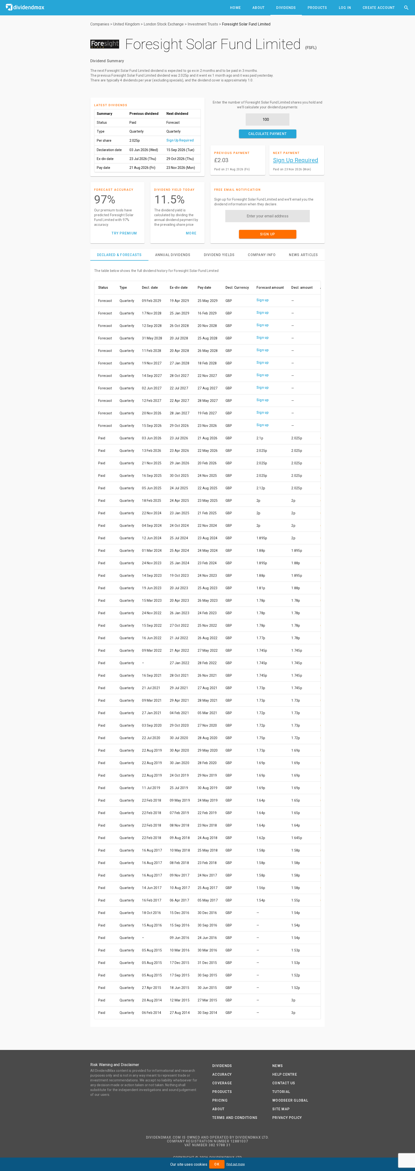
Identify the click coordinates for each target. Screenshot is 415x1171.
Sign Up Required (180, 140)
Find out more (235, 1164)
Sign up (262, 300)
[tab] (235, 7)
